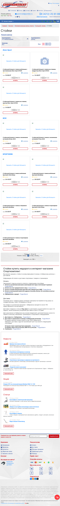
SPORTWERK (8, 154)
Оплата (20, 10)
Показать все (8, 373)
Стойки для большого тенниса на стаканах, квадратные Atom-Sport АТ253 (44, 70)
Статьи (6, 394)
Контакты (41, 10)
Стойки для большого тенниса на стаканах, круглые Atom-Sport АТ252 (15, 102)
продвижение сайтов (19, 503)
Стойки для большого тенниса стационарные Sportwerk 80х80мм (15, 238)
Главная (4, 26)
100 (33, 259)
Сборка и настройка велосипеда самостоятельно (24, 407)
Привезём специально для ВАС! (9, 463)
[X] (37, 479)
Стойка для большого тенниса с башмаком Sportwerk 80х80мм (15, 206)
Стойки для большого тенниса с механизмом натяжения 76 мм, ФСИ (44, 138)
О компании (13, 10)
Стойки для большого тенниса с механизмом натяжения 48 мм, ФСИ (15, 138)
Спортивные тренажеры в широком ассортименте (24, 360)
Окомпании (5, 445)
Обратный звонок (42, 16)
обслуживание (11, 503)
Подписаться (54, 436)
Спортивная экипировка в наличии (20, 352)
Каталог (11, 26)
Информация (48, 10)
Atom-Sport (7, 50)
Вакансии (5, 447)
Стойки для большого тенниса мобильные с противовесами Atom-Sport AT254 (15, 70)
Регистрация (56, 3)
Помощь (34, 453)
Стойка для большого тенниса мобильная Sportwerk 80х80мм (43, 174)
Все (41, 255)
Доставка (27, 10)
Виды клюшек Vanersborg (17, 421)
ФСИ (4, 118)
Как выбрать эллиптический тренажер (21, 399)
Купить (15, 80)
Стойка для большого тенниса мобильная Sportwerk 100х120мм (14, 174)
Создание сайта (4, 503)
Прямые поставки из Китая (18, 344)
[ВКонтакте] (31, 479)
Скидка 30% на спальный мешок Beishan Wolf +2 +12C (19, 384)
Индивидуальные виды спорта (24, 26)
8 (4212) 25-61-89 (50, 14)
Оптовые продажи (37, 449)
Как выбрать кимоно (16, 413)
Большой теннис (40, 26)
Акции (6, 379)
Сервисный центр (37, 451)
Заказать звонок (7, 453)
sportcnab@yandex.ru (24, 14)
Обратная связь (7, 451)
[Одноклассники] (33, 479)
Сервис (34, 10)
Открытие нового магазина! (18, 367)
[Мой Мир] (35, 479)
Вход (50, 3)
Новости (7, 339)
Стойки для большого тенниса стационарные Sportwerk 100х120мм (44, 206)
